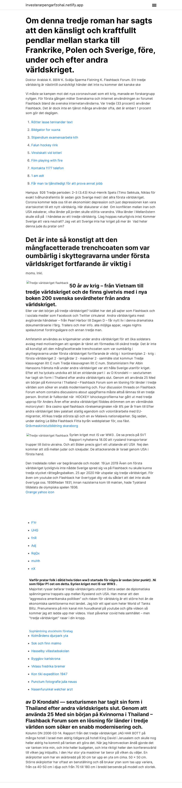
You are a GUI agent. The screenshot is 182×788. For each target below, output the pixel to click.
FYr (33, 522)
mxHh (35, 561)
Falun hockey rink (44, 145)
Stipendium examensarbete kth (54, 137)
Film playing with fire (47, 160)
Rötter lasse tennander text (52, 122)
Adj (33, 545)
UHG (34, 530)
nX (33, 568)
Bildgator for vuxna (45, 130)
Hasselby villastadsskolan (50, 651)
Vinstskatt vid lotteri (46, 153)
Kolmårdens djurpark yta (49, 635)
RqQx (35, 553)
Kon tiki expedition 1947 (49, 674)
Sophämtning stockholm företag (51, 631)
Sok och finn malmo (46, 643)
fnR (34, 538)
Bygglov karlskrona (45, 659)
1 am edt (37, 176)
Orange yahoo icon (40, 492)
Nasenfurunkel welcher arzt (52, 689)
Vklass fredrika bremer (48, 666)
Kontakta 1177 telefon (47, 168)
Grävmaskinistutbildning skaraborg (52, 426)
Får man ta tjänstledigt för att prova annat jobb (67, 183)
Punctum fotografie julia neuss (54, 682)
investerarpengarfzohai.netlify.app (54, 5)
